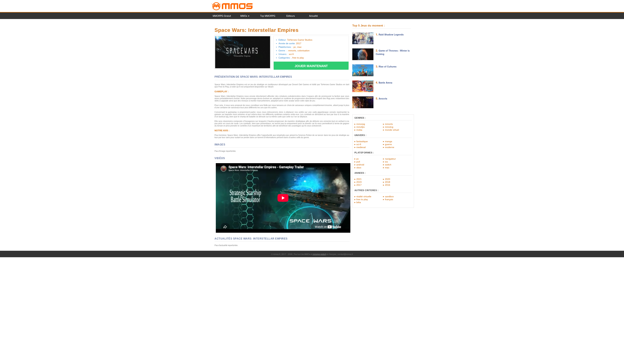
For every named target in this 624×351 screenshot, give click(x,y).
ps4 (358, 161)
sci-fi (358, 144)
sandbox (389, 196)
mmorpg (360, 124)
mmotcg (389, 127)
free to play (362, 199)
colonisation (303, 50)
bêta (358, 202)
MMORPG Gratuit (222, 15)
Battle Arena (385, 82)
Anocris (383, 98)
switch (388, 164)
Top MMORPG (267, 15)
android (360, 164)
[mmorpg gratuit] (231, 9)
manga (388, 141)
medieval (361, 147)
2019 (359, 182)
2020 (387, 179)
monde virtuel (392, 130)
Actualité (313, 15)
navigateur (390, 158)
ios (386, 161)
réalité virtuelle (363, 196)
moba (359, 130)
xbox (358, 167)
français (389, 199)
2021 (359, 179)
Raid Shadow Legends (391, 34)
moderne (389, 147)
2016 (387, 185)
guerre (388, 144)
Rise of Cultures (387, 66)
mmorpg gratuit (319, 254)
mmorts (389, 124)
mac (387, 167)
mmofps (360, 127)
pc (357, 158)
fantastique (362, 141)
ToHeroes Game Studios (299, 40)
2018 (387, 182)
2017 (359, 185)
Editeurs (290, 15)
